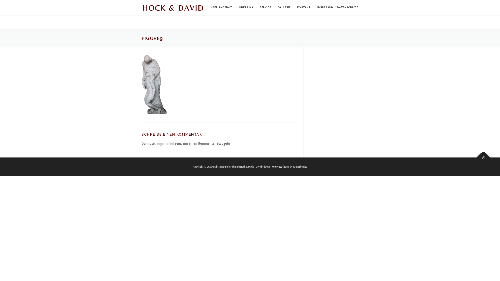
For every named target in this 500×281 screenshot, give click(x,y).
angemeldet (165, 143)
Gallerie (284, 7)
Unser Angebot (220, 7)
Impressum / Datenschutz (337, 7)
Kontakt (304, 7)
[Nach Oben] (483, 157)
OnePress (277, 166)
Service (265, 7)
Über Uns (246, 7)
